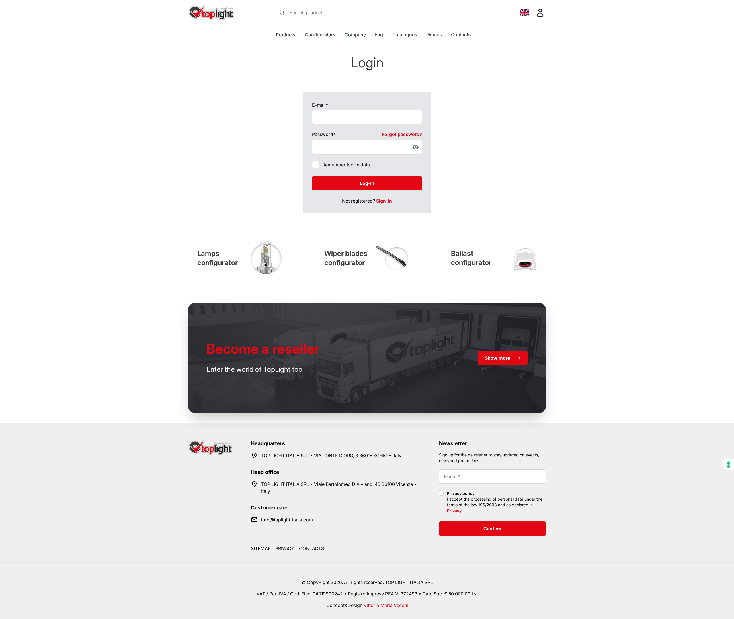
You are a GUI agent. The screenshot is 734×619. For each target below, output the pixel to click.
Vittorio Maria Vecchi (386, 605)
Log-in (367, 183)
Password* (323, 134)
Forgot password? (402, 134)
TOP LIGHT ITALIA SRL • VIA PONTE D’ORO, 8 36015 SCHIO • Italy (331, 455)
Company (355, 35)
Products (286, 35)
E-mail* (320, 105)
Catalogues (404, 34)
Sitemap (261, 548)
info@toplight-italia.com (287, 520)
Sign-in (384, 201)
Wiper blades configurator (345, 258)
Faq (379, 34)
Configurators (320, 35)
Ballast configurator (471, 258)
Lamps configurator (217, 258)
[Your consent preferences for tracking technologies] (728, 464)
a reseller (263, 348)
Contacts (461, 34)
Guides (434, 34)
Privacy (454, 510)
